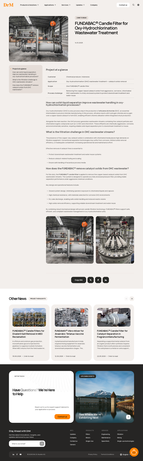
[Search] (133, 5)
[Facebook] (17, 454)
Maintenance (106, 438)
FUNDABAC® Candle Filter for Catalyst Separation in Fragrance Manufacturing (112, 333)
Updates (79, 5)
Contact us (123, 5)
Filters (88, 434)
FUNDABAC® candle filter (68, 174)
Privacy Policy (92, 454)
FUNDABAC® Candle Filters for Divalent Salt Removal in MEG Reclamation (28, 333)
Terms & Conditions (107, 454)
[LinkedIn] (13, 454)
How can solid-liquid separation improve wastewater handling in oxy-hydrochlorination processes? (25, 74)
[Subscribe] (42, 443)
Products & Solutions (28, 5)
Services (65, 5)
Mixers (88, 438)
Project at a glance (19, 69)
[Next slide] (132, 298)
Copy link (78, 280)
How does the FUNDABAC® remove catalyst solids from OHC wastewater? (25, 87)
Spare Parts (105, 441)
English (125, 454)
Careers (73, 445)
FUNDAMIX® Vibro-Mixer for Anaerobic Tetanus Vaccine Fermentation (69, 333)
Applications (49, 5)
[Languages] (138, 5)
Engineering (106, 434)
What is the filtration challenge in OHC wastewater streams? (25, 81)
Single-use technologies (125, 441)
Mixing (119, 438)
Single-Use (89, 441)
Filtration (120, 434)
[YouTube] (20, 454)
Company (94, 5)
